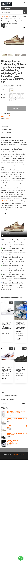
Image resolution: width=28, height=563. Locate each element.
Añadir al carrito (16, 108)
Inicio (2, 16)
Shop (6, 16)
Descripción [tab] (5, 126)
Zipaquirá (7, 118)
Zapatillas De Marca (12, 115)
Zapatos (2, 116)
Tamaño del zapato (4, 96)
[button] (24, 27)
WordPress (15, 455)
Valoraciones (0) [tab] (6, 132)
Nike (7, 115)
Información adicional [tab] (7, 129)
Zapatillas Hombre (20, 115)
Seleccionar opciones (5, 337)
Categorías (7, 8)
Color (2, 90)
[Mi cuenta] (21, 4)
